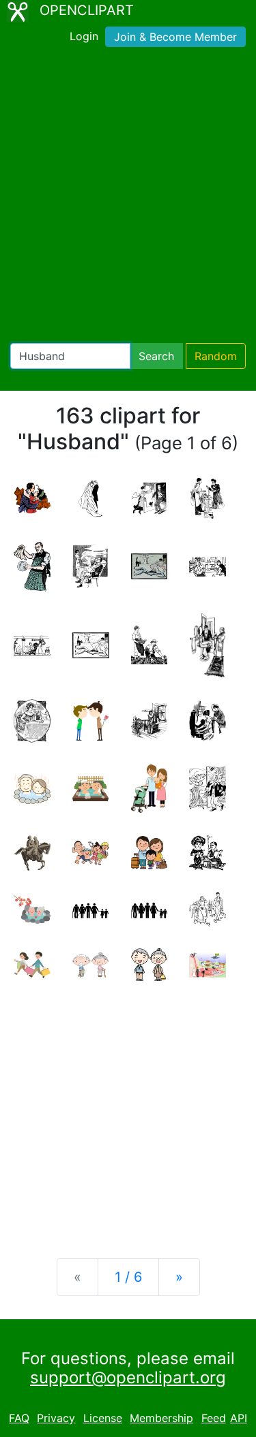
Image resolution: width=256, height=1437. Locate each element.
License (102, 1418)
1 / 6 (128, 1277)
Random (216, 356)
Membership (161, 1418)
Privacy (56, 1418)
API (238, 1418)
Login (84, 36)
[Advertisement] (128, 197)
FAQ (19, 1418)
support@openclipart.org (128, 1377)
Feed (213, 1418)
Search (156, 356)
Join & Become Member (175, 37)
